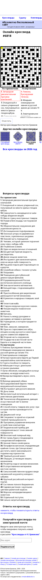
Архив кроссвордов (24, 562)
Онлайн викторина (24, 564)
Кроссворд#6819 (18, 143)
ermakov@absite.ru (28, 577)
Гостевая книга (11, 564)
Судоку (22, 17)
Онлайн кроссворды (18, 558)
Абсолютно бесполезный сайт (18, 23)
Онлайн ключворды (7, 560)
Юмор (2, 564)
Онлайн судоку (32, 558)
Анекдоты (36, 562)
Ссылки (34, 564)
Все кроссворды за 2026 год (20, 149)
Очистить (6, 121)
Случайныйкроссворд (5, 143)
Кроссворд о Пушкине (8, 562)
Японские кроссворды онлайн (26, 560)
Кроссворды (8, 17)
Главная (7, 558)
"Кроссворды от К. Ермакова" (25, 534)
